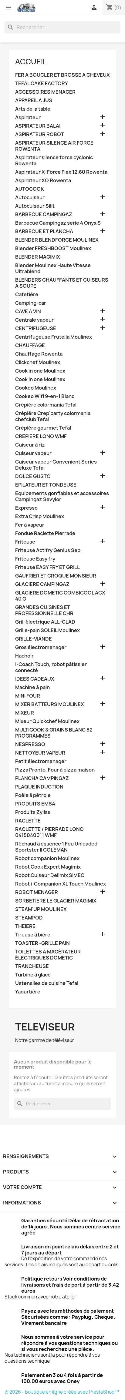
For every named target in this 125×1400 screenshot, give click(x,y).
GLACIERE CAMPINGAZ (42, 584)
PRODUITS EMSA (35, 804)
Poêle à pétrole (33, 795)
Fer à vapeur (29, 525)
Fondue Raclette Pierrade (45, 533)
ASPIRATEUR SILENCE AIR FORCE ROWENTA (54, 146)
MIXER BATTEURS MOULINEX (49, 704)
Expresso (26, 508)
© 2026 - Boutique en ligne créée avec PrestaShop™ (62, 1392)
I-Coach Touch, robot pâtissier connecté (51, 667)
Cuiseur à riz (30, 445)
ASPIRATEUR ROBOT (39, 134)
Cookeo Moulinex (35, 388)
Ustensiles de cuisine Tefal (46, 983)
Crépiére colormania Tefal (45, 405)
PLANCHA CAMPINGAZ (42, 778)
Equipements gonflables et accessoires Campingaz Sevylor (62, 496)
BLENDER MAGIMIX (37, 257)
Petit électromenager (40, 761)
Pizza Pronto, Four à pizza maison (55, 770)
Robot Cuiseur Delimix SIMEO (50, 875)
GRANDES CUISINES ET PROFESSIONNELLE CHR (44, 610)
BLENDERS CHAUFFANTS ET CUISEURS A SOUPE (61, 283)
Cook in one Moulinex (40, 371)
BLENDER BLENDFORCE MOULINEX (57, 240)
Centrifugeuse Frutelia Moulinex (53, 337)
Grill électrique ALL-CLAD (45, 622)
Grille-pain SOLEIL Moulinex (47, 630)
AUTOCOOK (29, 189)
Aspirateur (28, 117)
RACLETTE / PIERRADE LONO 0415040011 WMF (49, 832)
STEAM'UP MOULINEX (41, 909)
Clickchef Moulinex (37, 362)
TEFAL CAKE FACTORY (41, 83)
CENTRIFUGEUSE (35, 328)
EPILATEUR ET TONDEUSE (45, 485)
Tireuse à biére (32, 935)
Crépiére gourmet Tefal (43, 428)
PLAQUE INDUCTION (39, 787)
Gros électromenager (40, 647)
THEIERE (25, 926)
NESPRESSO (30, 744)
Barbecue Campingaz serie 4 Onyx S (58, 223)
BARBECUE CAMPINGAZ (43, 214)
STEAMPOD (29, 918)
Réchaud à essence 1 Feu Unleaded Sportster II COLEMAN (56, 847)
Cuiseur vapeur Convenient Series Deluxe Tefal (56, 465)
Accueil (31, 61)
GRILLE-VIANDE (33, 639)
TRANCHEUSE (32, 966)
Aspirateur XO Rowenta (43, 180)
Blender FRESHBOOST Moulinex (53, 248)
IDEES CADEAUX (34, 679)
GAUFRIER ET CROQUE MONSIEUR (55, 576)
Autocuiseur (30, 197)
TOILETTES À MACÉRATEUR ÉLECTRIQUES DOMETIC (48, 955)
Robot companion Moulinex (47, 858)
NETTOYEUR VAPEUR (40, 753)
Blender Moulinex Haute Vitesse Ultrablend (53, 268)
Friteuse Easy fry (35, 559)
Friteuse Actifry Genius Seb (47, 550)
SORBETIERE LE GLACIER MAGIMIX (55, 901)
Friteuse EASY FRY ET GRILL (47, 567)
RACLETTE (28, 821)
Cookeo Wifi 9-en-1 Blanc (44, 396)
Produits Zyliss (32, 812)
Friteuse (25, 542)
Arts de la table (32, 109)
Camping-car (30, 303)
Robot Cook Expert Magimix (48, 867)
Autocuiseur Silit (35, 206)
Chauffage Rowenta (38, 354)
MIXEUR (24, 713)
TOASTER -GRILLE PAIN (42, 943)
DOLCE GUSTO (33, 476)
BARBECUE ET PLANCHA (44, 231)
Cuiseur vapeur (33, 453)
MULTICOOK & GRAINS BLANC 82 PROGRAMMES (54, 733)
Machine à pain (32, 687)
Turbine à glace (33, 975)
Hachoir (24, 656)
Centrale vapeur (34, 320)
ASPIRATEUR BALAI (37, 126)
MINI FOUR (27, 696)
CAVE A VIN (28, 311)
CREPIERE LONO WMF (41, 436)
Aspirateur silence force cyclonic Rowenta (54, 160)
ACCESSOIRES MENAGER (45, 92)
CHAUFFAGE (30, 345)
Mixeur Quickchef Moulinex (47, 721)
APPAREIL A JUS (33, 100)
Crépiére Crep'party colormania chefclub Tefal (52, 416)
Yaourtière (27, 992)
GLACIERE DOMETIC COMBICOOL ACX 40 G (60, 596)
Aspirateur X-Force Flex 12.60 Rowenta (61, 172)
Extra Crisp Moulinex (39, 516)
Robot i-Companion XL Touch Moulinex (60, 884)
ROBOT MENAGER (36, 892)
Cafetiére (26, 294)
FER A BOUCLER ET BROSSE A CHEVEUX (62, 75)
